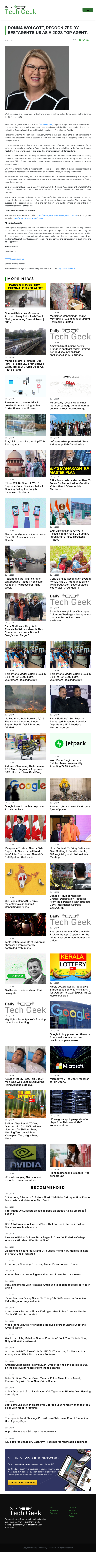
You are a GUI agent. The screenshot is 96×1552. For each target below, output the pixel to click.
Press (52, 1507)
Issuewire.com (46, 124)
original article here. (67, 268)
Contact (53, 1513)
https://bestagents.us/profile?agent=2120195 (57, 215)
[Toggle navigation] (87, 10)
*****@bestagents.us (14, 259)
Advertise (54, 1510)
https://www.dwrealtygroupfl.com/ (28, 218)
